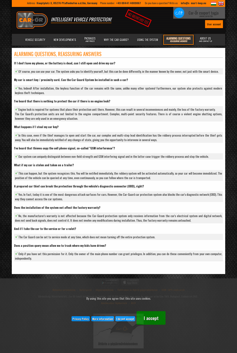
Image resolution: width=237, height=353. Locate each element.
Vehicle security (35, 39)
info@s (185, 3)
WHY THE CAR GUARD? (116, 39)
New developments (65, 39)
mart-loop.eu (198, 3)
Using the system (147, 39)
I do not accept (125, 319)
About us (205, 39)
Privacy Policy (81, 319)
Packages (89, 39)
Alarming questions (178, 39)
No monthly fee (138, 18)
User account (214, 24)
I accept (151, 318)
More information (102, 319)
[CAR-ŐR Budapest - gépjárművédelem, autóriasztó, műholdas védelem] (32, 28)
